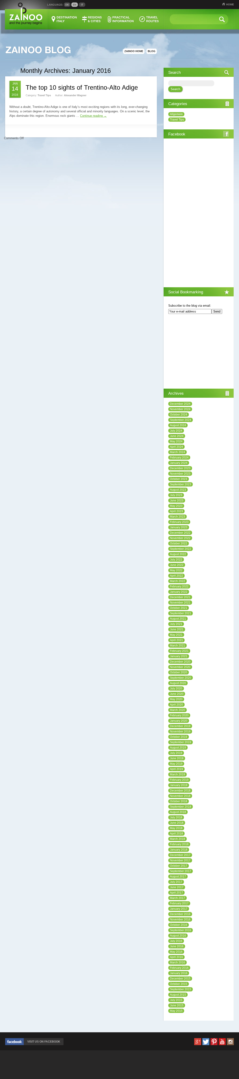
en (74, 4)
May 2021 (176, 634)
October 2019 (178, 736)
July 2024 (176, 430)
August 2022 (178, 554)
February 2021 (179, 651)
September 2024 (180, 420)
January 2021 (178, 656)
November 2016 (180, 919)
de (67, 4)
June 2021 (176, 629)
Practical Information (120, 19)
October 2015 (178, 984)
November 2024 (180, 409)
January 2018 (178, 849)
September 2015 (180, 989)
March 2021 (177, 645)
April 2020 (176, 704)
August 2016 (178, 935)
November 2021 (180, 602)
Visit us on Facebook (43, 1041)
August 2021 (178, 618)
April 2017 (176, 892)
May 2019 (176, 763)
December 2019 (180, 726)
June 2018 (176, 822)
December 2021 (180, 597)
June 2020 (176, 694)
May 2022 (176, 570)
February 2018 (179, 844)
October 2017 (178, 865)
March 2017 (177, 898)
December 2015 (180, 978)
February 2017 (179, 903)
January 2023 (178, 527)
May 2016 (176, 951)
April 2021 (176, 640)
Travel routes (149, 19)
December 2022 (180, 532)
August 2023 (178, 489)
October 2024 (178, 414)
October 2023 (178, 479)
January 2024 (178, 463)
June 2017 (176, 887)
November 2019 (180, 731)
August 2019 (178, 747)
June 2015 (176, 1005)
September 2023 (180, 484)
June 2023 (176, 500)
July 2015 (176, 1000)
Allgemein (176, 114)
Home (230, 4)
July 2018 (176, 817)
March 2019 (177, 774)
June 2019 (176, 758)
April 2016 (176, 957)
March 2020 (177, 710)
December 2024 (180, 403)
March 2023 (177, 516)
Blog (151, 51)
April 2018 (176, 833)
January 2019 (178, 785)
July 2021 (176, 624)
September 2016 (180, 930)
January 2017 (178, 908)
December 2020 (180, 661)
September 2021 (180, 613)
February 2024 (179, 457)
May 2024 (176, 441)
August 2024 (178, 425)
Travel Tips (44, 95)
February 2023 (179, 522)
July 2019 (176, 753)
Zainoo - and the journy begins (25, 14)
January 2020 (178, 720)
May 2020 (176, 699)
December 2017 (180, 855)
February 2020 (179, 715)
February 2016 (179, 967)
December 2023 (180, 468)
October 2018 (178, 801)
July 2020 (176, 688)
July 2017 (176, 882)
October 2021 (178, 608)
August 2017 (178, 876)
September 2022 (180, 548)
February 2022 (179, 586)
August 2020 (178, 683)
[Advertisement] (199, 352)
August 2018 (178, 812)
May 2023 (176, 506)
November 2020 (180, 667)
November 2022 (180, 538)
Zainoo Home (133, 51)
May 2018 (176, 828)
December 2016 (180, 914)
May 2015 (176, 1010)
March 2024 (177, 452)
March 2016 (177, 962)
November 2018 (180, 796)
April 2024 (176, 446)
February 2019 (179, 779)
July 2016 (176, 941)
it (82, 4)
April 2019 (176, 769)
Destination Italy (64, 19)
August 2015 (178, 994)
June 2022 (176, 565)
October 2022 (178, 543)
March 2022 (177, 581)
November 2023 (180, 473)
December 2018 (180, 790)
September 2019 (180, 742)
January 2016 (178, 973)
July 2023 (176, 495)
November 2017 (180, 860)
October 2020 (178, 672)
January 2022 (178, 591)
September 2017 (180, 871)
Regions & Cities (92, 19)
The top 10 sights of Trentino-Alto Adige (82, 87)
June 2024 (176, 436)
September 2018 (180, 806)
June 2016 (176, 946)
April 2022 (176, 575)
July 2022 (176, 559)
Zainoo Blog (37, 50)
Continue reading (93, 115)
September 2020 (180, 677)
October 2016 (178, 924)
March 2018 (177, 839)
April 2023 (176, 511)
